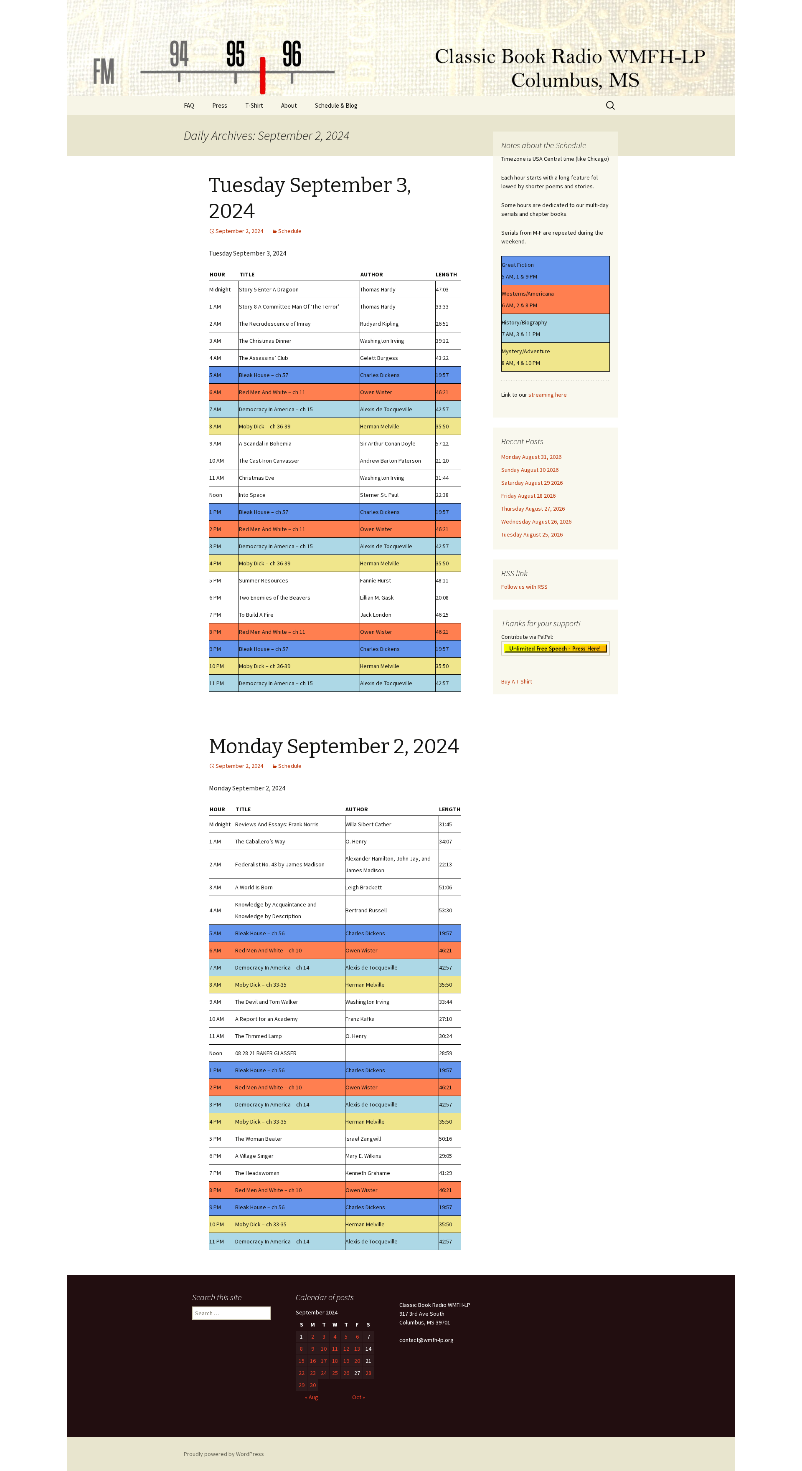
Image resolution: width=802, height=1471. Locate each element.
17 (324, 1361)
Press (219, 105)
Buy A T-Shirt (516, 681)
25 (335, 1373)
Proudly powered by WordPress (224, 1454)
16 (313, 1361)
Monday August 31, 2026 (531, 457)
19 (346, 1361)
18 (335, 1361)
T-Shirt (254, 105)
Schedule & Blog (336, 105)
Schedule (290, 231)
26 (346, 1373)
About (289, 105)
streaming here (547, 394)
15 (302, 1361)
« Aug (311, 1397)
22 (302, 1373)
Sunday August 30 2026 (529, 469)
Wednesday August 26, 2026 (536, 521)
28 (368, 1373)
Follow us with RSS (524, 586)
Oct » (358, 1397)
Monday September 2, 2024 (334, 746)
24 (324, 1373)
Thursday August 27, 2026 (533, 508)
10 (324, 1348)
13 (357, 1348)
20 (357, 1361)
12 (346, 1348)
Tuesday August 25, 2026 (532, 534)
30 (313, 1385)
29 (302, 1385)
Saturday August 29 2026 (532, 482)
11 (335, 1348)
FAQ (189, 105)
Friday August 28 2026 (528, 495)
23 (313, 1373)
